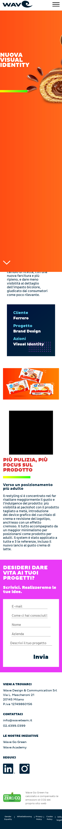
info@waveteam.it (17, 720)
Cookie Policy (49, 817)
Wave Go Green (14, 742)
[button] (41, 657)
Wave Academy (15, 747)
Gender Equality (8, 817)
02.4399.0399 (14, 726)
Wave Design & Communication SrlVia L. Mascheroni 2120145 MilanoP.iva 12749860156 (30, 697)
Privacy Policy (39, 817)
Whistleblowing (24, 816)
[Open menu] (56, 4)
